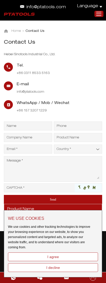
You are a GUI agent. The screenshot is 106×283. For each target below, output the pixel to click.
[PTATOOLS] (19, 14)
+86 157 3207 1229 (32, 110)
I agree (53, 257)
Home (16, 31)
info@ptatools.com (46, 7)
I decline (53, 268)
